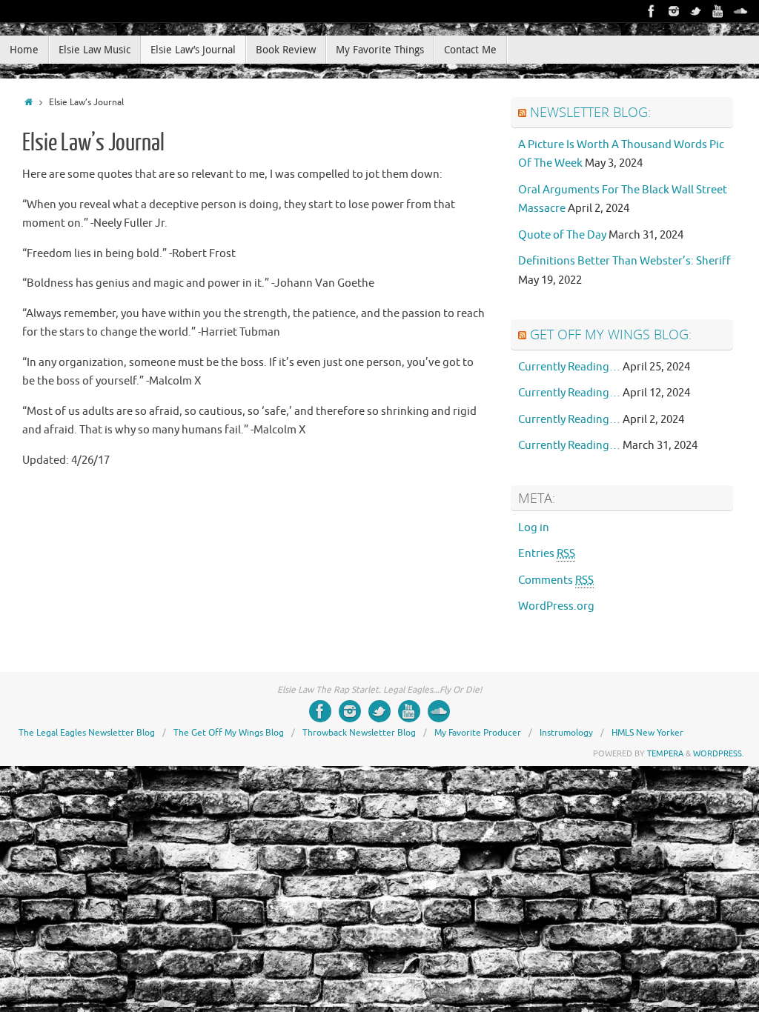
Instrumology (566, 733)
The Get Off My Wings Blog (228, 733)
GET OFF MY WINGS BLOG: (611, 334)
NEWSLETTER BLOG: (590, 112)
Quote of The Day (562, 235)
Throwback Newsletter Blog (359, 733)
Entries (546, 554)
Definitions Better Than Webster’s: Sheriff (624, 261)
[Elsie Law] (651, 11)
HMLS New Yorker (647, 733)
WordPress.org (556, 606)
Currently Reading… (569, 367)
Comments (556, 580)
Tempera (665, 753)
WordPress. (718, 753)
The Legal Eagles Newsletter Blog (87, 733)
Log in (533, 528)
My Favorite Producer (477, 733)
